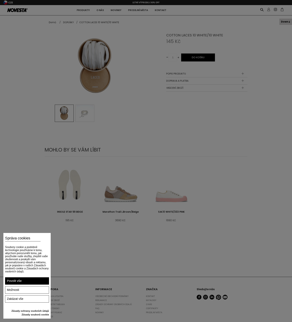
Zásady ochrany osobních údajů (30, 310)
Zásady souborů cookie (35, 314)
